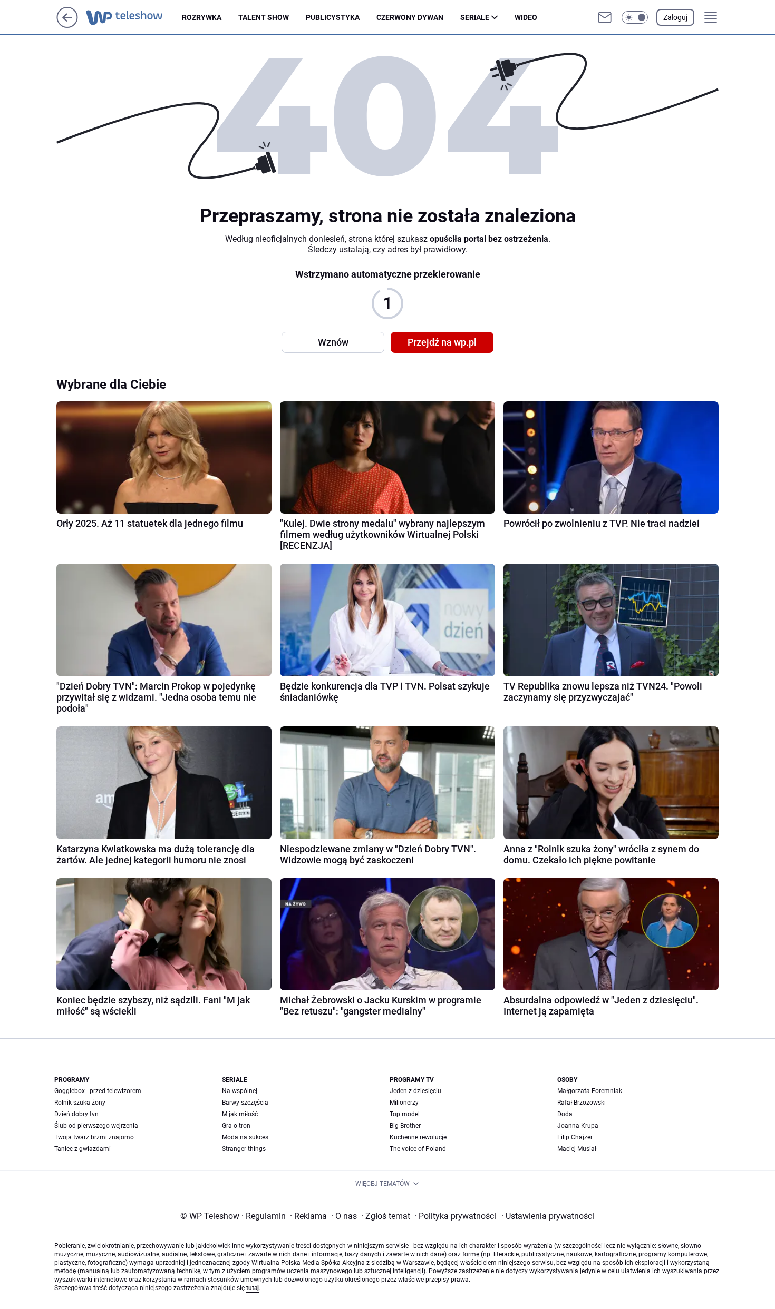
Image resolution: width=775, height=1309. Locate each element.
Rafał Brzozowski (581, 1102)
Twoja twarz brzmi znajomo (94, 1137)
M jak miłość (240, 1114)
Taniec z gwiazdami (82, 1149)
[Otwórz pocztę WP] (604, 17)
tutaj (252, 1288)
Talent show (263, 17)
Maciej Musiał (576, 1149)
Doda (565, 1114)
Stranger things (244, 1149)
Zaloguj (675, 17)
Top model (405, 1114)
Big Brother (405, 1125)
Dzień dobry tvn (76, 1114)
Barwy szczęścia (245, 1102)
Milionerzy (404, 1102)
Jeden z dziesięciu (415, 1091)
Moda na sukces (245, 1137)
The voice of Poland (418, 1149)
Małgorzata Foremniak (589, 1091)
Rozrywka (201, 17)
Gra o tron (236, 1125)
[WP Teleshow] (134, 17)
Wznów (333, 342)
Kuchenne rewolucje (418, 1137)
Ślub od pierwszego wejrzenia (96, 1125)
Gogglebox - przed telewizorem (97, 1091)
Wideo (526, 17)
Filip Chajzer (575, 1137)
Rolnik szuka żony (79, 1102)
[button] (635, 17)
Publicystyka (333, 17)
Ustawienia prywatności (547, 1216)
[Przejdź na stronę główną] (67, 25)
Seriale (474, 17)
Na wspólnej (239, 1091)
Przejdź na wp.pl (442, 342)
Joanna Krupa (577, 1125)
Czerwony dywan (409, 17)
